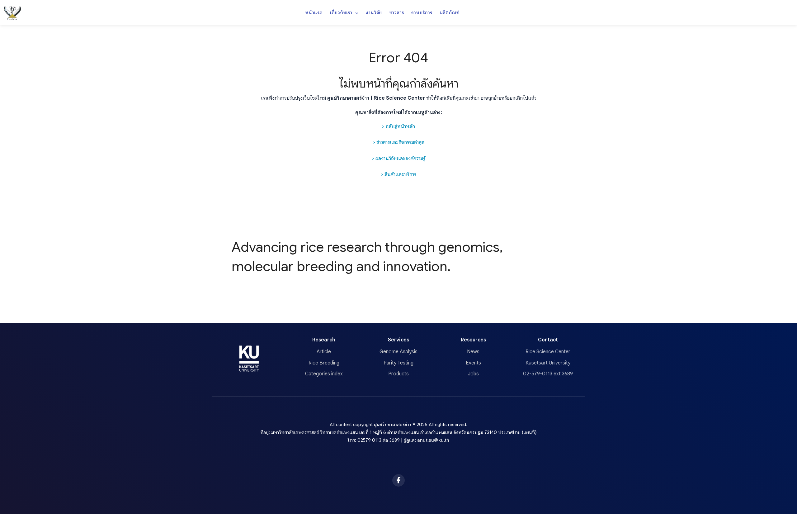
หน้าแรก (314, 13)
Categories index (324, 374)
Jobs (473, 374)
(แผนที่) (529, 432)
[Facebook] (398, 480)
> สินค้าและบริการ (398, 174)
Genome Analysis (398, 352)
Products (398, 374)
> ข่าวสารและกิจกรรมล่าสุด (398, 142)
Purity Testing (398, 363)
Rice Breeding (324, 363)
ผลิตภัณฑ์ (450, 13)
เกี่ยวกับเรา (341, 13)
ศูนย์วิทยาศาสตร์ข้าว (392, 424)
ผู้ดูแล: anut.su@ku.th (426, 440)
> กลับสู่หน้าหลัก (398, 126)
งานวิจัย (374, 13)
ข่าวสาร (396, 13)
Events (473, 363)
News (473, 352)
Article (324, 352)
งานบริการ (421, 13)
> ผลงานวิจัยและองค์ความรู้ (398, 158)
